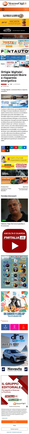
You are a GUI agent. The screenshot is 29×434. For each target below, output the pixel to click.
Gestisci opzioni (14, 429)
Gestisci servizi (4, 418)
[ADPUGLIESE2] (14, 180)
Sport (4, 222)
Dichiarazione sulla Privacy (17, 432)
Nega (14, 425)
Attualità (4, 84)
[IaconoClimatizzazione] (14, 103)
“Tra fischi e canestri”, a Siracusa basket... (13, 226)
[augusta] (14, 43)
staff (11, 84)
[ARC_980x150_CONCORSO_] (14, 15)
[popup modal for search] (26, 9)
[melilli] (14, 272)
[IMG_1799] (14, 166)
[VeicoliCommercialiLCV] (14, 30)
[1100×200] (14, 36)
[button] (27, 406)
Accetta (14, 421)
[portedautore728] (14, 159)
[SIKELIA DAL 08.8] (14, 64)
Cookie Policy (9, 432)
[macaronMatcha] (14, 22)
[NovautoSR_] (14, 353)
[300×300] (14, 304)
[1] (14, 395)
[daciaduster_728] (14, 96)
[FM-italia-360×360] (14, 240)
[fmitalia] (14, 57)
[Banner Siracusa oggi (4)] (14, 51)
